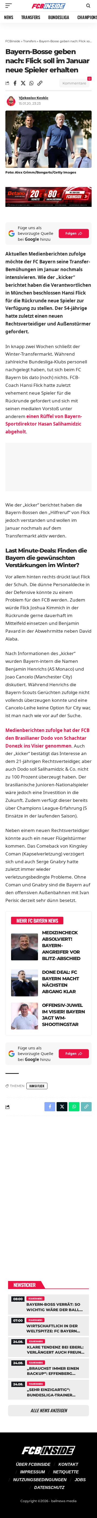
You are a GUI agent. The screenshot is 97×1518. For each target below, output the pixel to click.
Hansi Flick (36, 1086)
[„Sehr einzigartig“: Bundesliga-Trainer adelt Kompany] (48, 1389)
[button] (10, 5)
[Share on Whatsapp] (31, 83)
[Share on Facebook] (15, 83)
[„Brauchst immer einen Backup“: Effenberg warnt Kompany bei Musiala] (48, 1367)
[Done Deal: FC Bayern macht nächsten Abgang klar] (24, 982)
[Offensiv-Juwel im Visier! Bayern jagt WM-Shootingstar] (24, 1016)
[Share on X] (23, 83)
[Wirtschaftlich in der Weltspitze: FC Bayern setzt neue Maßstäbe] (48, 1325)
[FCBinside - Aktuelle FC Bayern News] (48, 6)
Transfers (29, 41)
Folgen (71, 233)
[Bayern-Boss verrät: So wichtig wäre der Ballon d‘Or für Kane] (48, 1303)
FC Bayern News (35, 1298)
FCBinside (12, 41)
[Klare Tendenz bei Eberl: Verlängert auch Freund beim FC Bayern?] (48, 1346)
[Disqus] (48, 1190)
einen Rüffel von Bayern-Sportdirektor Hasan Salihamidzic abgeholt (43, 424)
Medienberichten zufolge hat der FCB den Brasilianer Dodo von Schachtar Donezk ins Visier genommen (47, 738)
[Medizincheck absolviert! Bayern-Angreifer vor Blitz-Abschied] (24, 946)
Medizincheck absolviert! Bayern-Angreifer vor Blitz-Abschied (61, 945)
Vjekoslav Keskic (33, 98)
